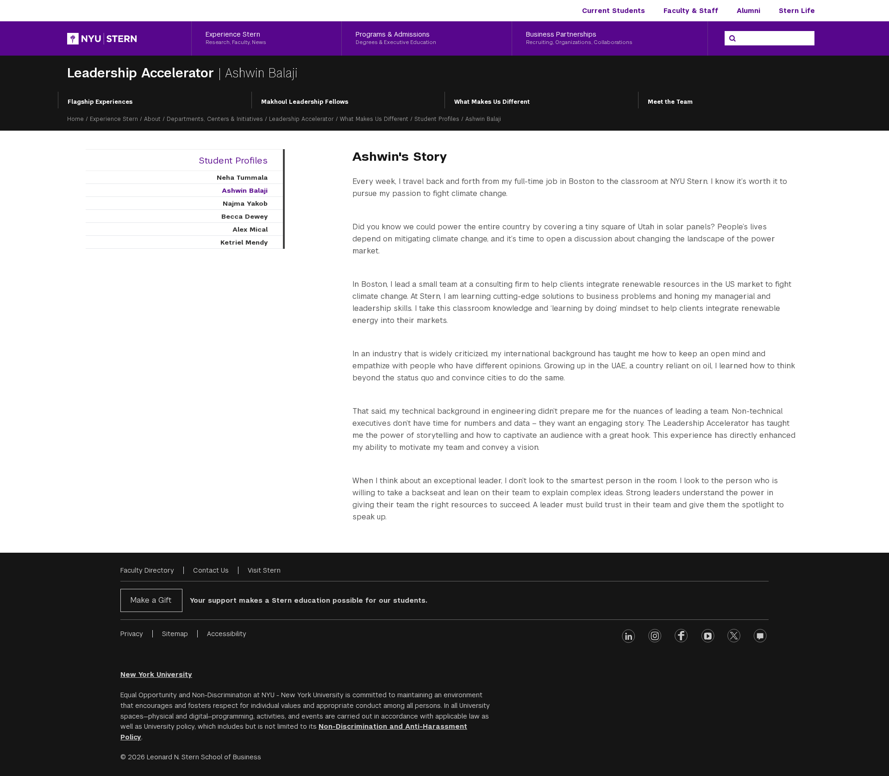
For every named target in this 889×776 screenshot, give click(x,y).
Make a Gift (150, 600)
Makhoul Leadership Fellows (304, 102)
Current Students (613, 10)
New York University (156, 674)
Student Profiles (436, 119)
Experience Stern (114, 119)
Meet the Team (670, 102)
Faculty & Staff (691, 10)
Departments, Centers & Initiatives (215, 119)
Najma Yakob (245, 203)
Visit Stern (264, 570)
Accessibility (226, 634)
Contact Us (211, 570)
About (152, 119)
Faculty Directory (147, 570)
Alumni (748, 10)
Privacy (131, 634)
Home (75, 119)
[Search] (732, 38)
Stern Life (797, 10)
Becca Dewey (244, 216)
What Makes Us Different (492, 102)
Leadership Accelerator (142, 73)
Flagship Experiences (100, 102)
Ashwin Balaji (245, 190)
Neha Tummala (242, 177)
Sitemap (175, 634)
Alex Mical (250, 229)
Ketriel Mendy (244, 242)
